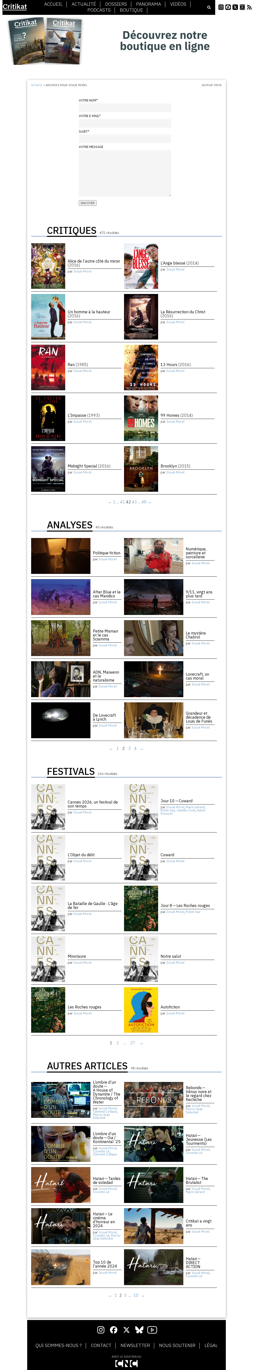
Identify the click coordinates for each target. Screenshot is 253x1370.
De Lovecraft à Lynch (104, 717)
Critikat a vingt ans (198, 1223)
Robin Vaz (168, 810)
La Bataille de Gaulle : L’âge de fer (93, 905)
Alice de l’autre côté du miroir (94, 263)
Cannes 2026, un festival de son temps (93, 804)
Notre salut (171, 956)
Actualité (84, 4)
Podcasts (99, 10)
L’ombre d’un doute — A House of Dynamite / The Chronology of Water (106, 1092)
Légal (211, 1345)
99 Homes (177, 415)
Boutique (131, 10)
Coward (167, 854)
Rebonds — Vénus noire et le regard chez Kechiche (198, 1093)
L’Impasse (84, 415)
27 (132, 1042)
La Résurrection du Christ (183, 313)
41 (122, 501)
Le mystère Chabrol (196, 635)
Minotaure (77, 956)
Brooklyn (175, 466)
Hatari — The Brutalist (197, 1180)
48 (144, 501)
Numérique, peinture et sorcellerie (196, 552)
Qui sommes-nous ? (59, 1345)
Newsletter (135, 1345)
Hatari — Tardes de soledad (107, 1180)
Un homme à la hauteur (89, 313)
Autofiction (170, 1006)
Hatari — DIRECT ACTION (193, 1262)
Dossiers (116, 4)
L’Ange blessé (180, 263)
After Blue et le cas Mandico (107, 593)
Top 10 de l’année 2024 (105, 1264)
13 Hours (176, 364)
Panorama (148, 4)
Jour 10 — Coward (176, 800)
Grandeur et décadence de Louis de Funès (199, 717)
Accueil (53, 4)
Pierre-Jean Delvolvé (101, 1116)
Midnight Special (89, 466)
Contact (101, 1345)
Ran (78, 364)
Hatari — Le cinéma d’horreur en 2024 (104, 1219)
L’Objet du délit (81, 854)
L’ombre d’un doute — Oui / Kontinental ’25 (107, 1137)
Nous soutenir (177, 1345)
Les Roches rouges (84, 1006)
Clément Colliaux (105, 1111)
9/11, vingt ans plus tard (199, 593)
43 (134, 501)
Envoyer (88, 203)
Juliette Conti (186, 810)
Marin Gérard (195, 807)
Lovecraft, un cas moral (197, 676)
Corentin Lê (101, 1151)
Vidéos (178, 4)
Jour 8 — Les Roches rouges (185, 905)
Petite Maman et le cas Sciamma (105, 635)
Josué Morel (82, 271)
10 (135, 1295)
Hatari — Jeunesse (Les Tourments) (199, 1139)
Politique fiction (106, 552)
